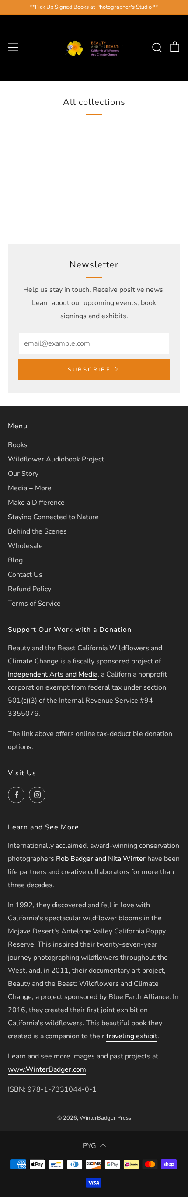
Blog (15, 560)
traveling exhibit (131, 1036)
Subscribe (89, 370)
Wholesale (25, 546)
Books (18, 445)
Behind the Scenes (37, 531)
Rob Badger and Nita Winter (101, 859)
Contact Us (25, 574)
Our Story (23, 474)
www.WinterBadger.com (47, 1069)
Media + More (30, 488)
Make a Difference (36, 502)
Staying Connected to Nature (53, 517)
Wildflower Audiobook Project (56, 459)
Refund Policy (29, 589)
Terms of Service (34, 603)
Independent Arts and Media (52, 674)
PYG (89, 1146)
